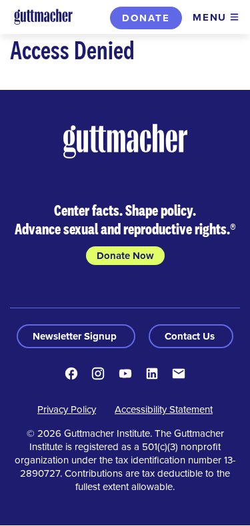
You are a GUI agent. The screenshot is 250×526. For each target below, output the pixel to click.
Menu (210, 17)
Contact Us (191, 336)
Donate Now (125, 255)
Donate (146, 18)
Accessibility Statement (164, 409)
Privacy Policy (66, 409)
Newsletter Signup (76, 336)
